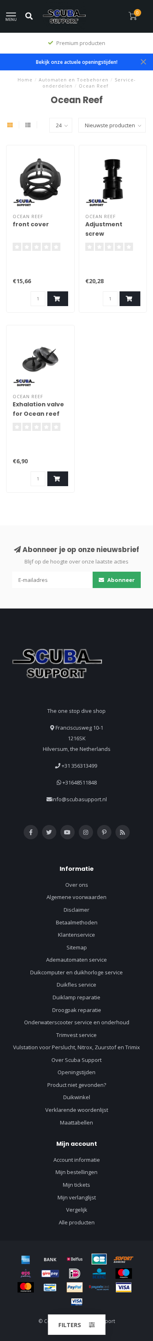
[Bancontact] (50, 1287)
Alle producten (77, 1222)
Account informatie (76, 1159)
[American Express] (26, 1259)
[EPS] (26, 1273)
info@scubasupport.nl (79, 799)
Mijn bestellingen (76, 1172)
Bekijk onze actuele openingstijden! (77, 62)
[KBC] (99, 1273)
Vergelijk (76, 1209)
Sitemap (77, 947)
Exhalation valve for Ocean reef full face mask (38, 413)
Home (25, 80)
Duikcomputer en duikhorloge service (76, 972)
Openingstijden (76, 1072)
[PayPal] (74, 1287)
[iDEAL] (74, 1273)
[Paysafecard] (99, 1287)
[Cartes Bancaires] (99, 1259)
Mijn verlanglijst (77, 1197)
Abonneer (120, 580)
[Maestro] (123, 1273)
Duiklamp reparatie (76, 997)
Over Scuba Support (76, 1060)
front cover (31, 224)
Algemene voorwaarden (76, 897)
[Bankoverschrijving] (50, 1259)
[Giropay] (50, 1273)
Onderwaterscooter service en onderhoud (76, 1022)
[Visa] (123, 1287)
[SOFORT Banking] (123, 1259)
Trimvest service (76, 1035)
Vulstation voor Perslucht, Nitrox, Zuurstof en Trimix (76, 1047)
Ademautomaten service (76, 959)
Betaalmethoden (77, 922)
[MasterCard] (26, 1287)
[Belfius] (74, 1259)
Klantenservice (76, 934)
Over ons (76, 884)
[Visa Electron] (77, 1302)
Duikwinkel (76, 1097)
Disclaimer (76, 909)
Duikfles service (76, 984)
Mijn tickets (76, 1184)
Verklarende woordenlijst (76, 1109)
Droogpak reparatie (76, 1010)
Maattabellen (76, 1122)
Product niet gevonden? (76, 1085)
